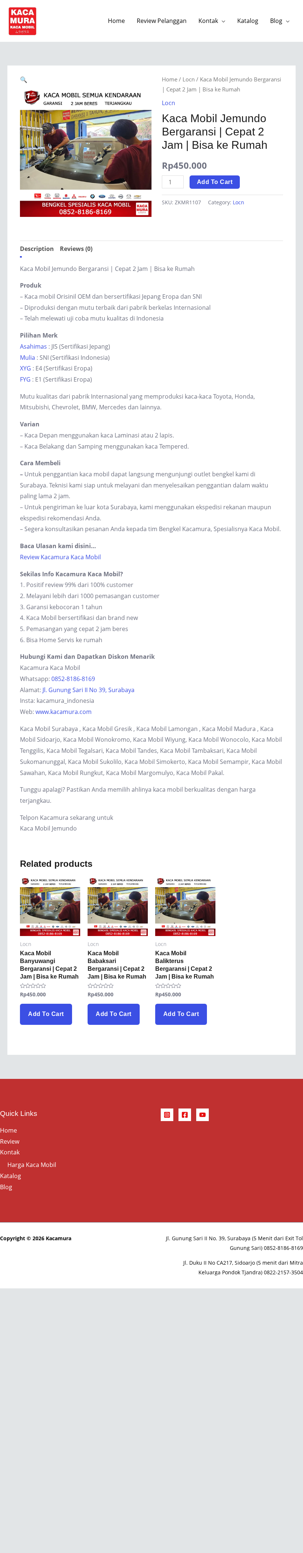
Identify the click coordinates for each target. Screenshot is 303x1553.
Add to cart (215, 182)
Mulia (27, 357)
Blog (276, 21)
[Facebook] (184, 1114)
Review (9, 1141)
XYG (25, 368)
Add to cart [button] (46, 1014)
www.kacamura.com (63, 712)
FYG (25, 379)
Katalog (247, 21)
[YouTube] (202, 1114)
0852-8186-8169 (73, 679)
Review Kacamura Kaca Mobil (60, 557)
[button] (23, 80)
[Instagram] (167, 1114)
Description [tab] (37, 249)
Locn (189, 79)
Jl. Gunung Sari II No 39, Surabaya (88, 690)
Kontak (208, 21)
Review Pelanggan (162, 21)
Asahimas (33, 346)
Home (116, 21)
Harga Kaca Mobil (31, 1165)
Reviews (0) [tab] (76, 249)
